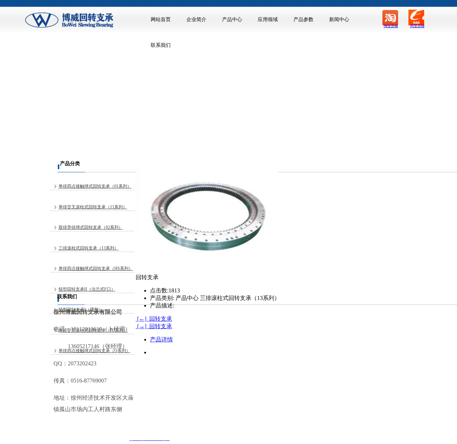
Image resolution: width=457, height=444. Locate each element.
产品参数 (303, 19)
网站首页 (161, 19)
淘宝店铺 (391, 26)
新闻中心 (339, 19)
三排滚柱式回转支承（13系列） (89, 248)
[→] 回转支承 (154, 326)
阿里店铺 (417, 26)
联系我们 (161, 45)
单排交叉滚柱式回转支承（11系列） (93, 206)
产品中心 (232, 19)
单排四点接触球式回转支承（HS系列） (96, 268)
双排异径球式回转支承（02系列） (91, 227)
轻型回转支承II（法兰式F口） (87, 289)
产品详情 (161, 339)
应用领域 (268, 19)
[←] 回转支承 (154, 319)
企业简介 (196, 19)
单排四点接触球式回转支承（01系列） (95, 186)
